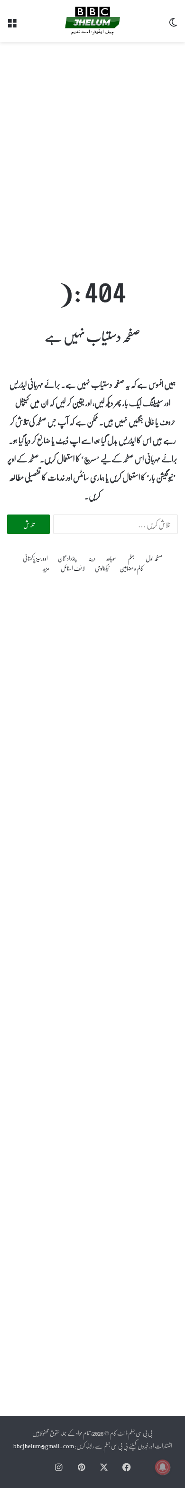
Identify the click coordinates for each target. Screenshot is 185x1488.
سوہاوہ (111, 558)
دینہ (91, 558)
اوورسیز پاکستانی (35, 558)
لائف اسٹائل (73, 568)
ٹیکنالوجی (102, 568)
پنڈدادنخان (67, 558)
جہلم (131, 558)
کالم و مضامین (132, 568)
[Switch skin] (173, 24)
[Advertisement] (92, 148)
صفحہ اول (154, 558)
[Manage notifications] (162, 1467)
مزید (46, 568)
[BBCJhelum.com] (92, 21)
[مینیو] (12, 24)
